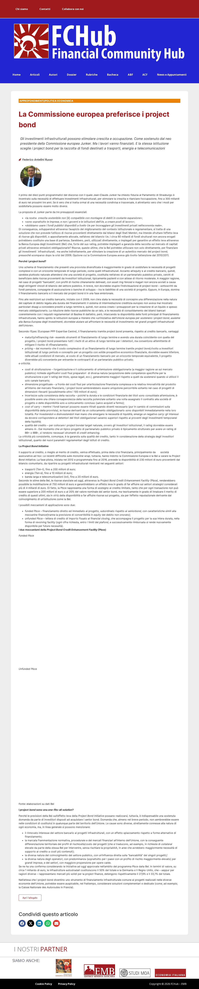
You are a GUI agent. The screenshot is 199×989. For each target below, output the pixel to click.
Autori (53, 74)
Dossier (71, 74)
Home (16, 74)
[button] (22, 923)
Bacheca (112, 74)
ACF (145, 74)
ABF (130, 74)
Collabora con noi (73, 9)
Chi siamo (22, 9)
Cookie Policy (43, 984)
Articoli (35, 74)
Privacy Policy (66, 984)
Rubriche (91, 74)
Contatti (44, 9)
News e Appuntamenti (172, 74)
